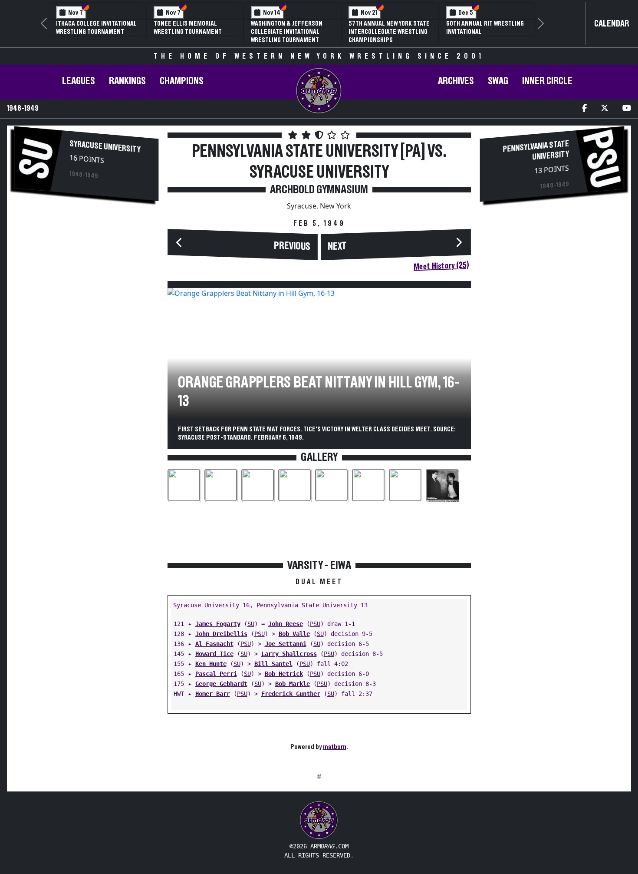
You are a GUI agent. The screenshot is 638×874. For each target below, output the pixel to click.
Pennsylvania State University (307, 605)
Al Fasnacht (214, 643)
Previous (292, 246)
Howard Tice (214, 653)
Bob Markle (292, 683)
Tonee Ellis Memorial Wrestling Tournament (188, 27)
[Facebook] (584, 108)
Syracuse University (104, 146)
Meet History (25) (441, 266)
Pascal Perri (216, 673)
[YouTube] (626, 108)
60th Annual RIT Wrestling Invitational (485, 27)
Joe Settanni (285, 643)
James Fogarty (217, 623)
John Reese (285, 623)
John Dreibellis (221, 633)
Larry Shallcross (289, 653)
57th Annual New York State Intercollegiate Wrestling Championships (389, 31)
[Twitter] (604, 108)
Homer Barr (212, 693)
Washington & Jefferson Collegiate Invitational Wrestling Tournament (286, 31)
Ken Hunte (211, 663)
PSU (315, 623)
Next (337, 246)
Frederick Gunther (290, 693)
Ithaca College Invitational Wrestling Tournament (96, 27)
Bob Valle (294, 633)
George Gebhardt (221, 683)
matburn (334, 746)
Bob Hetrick (284, 673)
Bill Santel (273, 663)
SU (250, 623)
